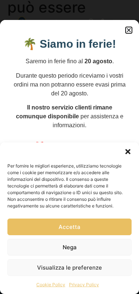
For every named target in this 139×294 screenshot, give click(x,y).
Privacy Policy (84, 284)
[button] (128, 151)
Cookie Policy (50, 284)
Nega (70, 247)
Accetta (69, 226)
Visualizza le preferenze (69, 267)
